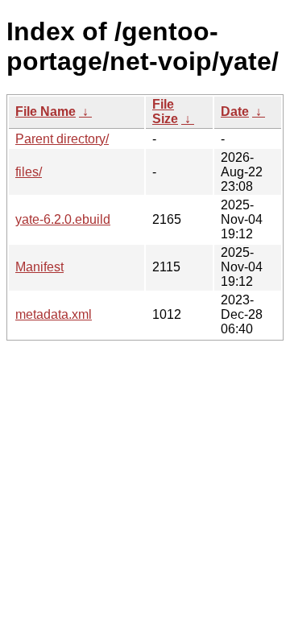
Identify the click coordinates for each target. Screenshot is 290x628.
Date (235, 111)
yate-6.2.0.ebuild (62, 219)
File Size (165, 111)
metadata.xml (53, 314)
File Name (45, 111)
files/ (28, 172)
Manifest (39, 267)
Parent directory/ (62, 139)
